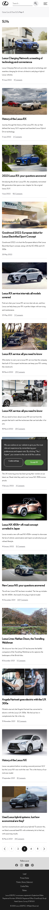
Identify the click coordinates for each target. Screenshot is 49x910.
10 (21, 721)
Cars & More (10, 12)
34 (19, 839)
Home (4, 12)
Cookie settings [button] (13, 461)
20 (20, 429)
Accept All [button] (34, 462)
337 (22, 600)
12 (20, 546)
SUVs (17, 12)
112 (17, 194)
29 (20, 372)
